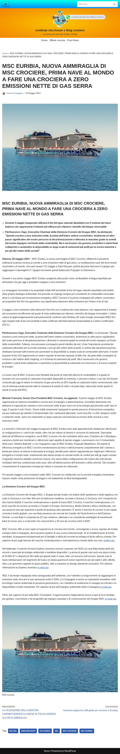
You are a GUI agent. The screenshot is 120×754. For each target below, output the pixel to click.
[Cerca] (114, 4)
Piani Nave (73, 40)
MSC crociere (70, 731)
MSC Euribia (87, 731)
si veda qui (43, 567)
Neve (47, 751)
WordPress (70, 751)
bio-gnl (13, 731)
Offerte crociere (57, 40)
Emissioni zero (28, 731)
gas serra (45, 731)
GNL (56, 731)
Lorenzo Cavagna (14, 93)
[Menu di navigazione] (5, 4)
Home (44, 40)
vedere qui (108, 540)
